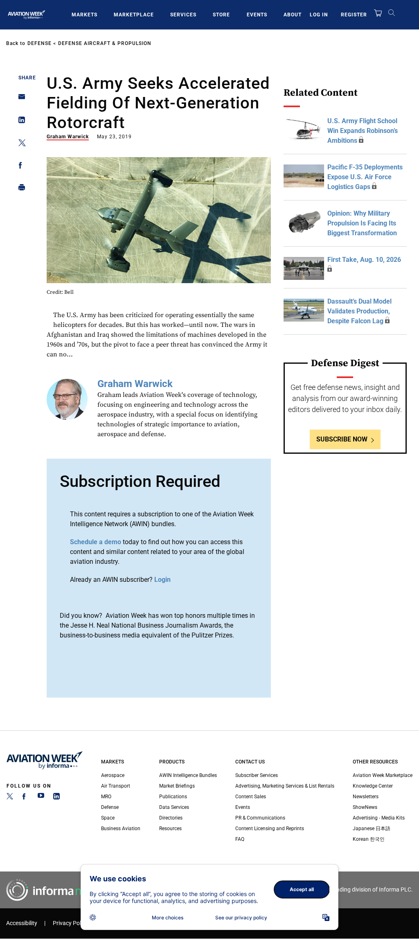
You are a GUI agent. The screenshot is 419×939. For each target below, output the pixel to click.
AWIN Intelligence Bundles (188, 775)
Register (354, 15)
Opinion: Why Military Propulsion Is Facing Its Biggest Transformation (362, 223)
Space (108, 818)
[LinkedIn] (56, 798)
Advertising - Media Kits (379, 818)
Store (221, 15)
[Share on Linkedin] (19, 122)
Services (183, 15)
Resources (170, 828)
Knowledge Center (373, 786)
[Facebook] (25, 798)
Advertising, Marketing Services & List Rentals (284, 786)
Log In (319, 15)
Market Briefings (177, 786)
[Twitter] (10, 798)
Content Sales (250, 796)
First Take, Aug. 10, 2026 (364, 259)
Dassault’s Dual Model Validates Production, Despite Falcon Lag (359, 311)
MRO (106, 796)
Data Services (174, 807)
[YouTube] (41, 798)
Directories (170, 818)
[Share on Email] (19, 99)
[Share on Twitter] (19, 144)
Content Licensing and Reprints (269, 828)
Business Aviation (120, 828)
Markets (84, 15)
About (293, 15)
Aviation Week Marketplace (382, 775)
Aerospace (112, 775)
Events (257, 15)
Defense (39, 43)
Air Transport (115, 786)
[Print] (19, 189)
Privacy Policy (70, 923)
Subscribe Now (341, 439)
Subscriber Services (256, 775)
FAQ (239, 839)
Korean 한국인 (369, 839)
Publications (173, 796)
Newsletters (365, 796)
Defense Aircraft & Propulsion (104, 43)
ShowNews (365, 807)
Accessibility (21, 923)
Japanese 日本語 (371, 828)
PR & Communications (260, 818)
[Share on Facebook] (19, 167)
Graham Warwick (68, 137)
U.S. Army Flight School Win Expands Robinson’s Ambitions (362, 130)
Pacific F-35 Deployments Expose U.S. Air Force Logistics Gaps (365, 177)
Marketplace (134, 15)
